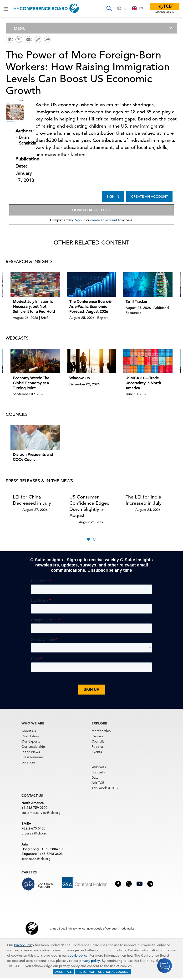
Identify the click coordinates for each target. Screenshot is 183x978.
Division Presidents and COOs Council (33, 457)
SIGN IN (113, 196)
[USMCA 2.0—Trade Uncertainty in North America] (148, 361)
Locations (28, 762)
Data (95, 777)
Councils (98, 741)
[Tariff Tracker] (148, 284)
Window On (79, 378)
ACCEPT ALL (63, 971)
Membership (101, 731)
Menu (19, 28)
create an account (103, 220)
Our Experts (30, 741)
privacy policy (89, 961)
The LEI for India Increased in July (144, 500)
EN (141, 8)
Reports (97, 746)
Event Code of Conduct (102, 928)
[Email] (28, 39)
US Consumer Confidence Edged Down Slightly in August (89, 506)
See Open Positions (45, 885)
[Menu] (6, 8)
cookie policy (77, 955)
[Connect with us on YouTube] (139, 883)
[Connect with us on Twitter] (129, 883)
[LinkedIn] (9, 39)
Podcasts (98, 772)
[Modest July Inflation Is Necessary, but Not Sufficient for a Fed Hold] (35, 284)
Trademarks (126, 928)
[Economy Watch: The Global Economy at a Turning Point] (35, 361)
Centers (97, 736)
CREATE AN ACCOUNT (149, 196)
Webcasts (99, 767)
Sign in (80, 220)
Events (97, 752)
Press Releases (32, 757)
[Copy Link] (37, 39)
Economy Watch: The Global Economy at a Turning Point (31, 383)
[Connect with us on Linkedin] (150, 883)
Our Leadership (33, 746)
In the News (30, 752)
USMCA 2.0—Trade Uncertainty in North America (143, 383)
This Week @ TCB (105, 788)
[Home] (45, 8)
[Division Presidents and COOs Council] (35, 437)
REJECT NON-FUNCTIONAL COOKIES (103, 971)
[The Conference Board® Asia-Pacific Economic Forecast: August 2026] (91, 284)
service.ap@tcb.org (36, 859)
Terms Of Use (57, 928)
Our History (30, 736)
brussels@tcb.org (34, 833)
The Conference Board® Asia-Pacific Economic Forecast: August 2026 (90, 306)
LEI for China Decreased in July (32, 500)
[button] (88, 539)
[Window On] (91, 361)
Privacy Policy (24, 945)
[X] (18, 39)
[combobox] (137, 8)
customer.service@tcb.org (41, 812)
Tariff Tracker (136, 301)
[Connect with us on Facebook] (118, 883)
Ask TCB (98, 783)
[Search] (109, 8)
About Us (28, 731)
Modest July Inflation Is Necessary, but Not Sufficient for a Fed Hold (34, 306)
